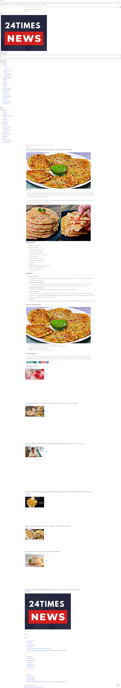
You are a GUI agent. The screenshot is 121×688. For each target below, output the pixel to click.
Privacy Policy (6, 94)
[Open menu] (1, 13)
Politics (6, 66)
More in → (30, 367)
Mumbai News (30, 658)
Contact (4, 100)
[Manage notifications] (118, 685)
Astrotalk (5, 81)
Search (3, 53)
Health (4, 79)
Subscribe (26, 11)
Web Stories (6, 85)
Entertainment (8, 70)
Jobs (6, 68)
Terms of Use (33, 687)
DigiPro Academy (7, 88)
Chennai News (30, 668)
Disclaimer (5, 98)
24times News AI (7, 103)
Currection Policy (7, 96)
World (4, 86)
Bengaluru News (30, 660)
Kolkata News (30, 666)
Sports (4, 83)
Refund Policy (6, 90)
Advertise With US (7, 101)
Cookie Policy (40, 687)
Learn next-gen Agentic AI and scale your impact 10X (39, 648)
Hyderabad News (31, 664)
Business (5, 71)
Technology (7, 73)
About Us (5, 92)
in (25, 634)
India (4, 64)
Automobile (7, 75)
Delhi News (29, 656)
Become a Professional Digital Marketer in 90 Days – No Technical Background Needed (46, 650)
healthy (40, 356)
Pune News (29, 662)
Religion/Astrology (7, 77)
